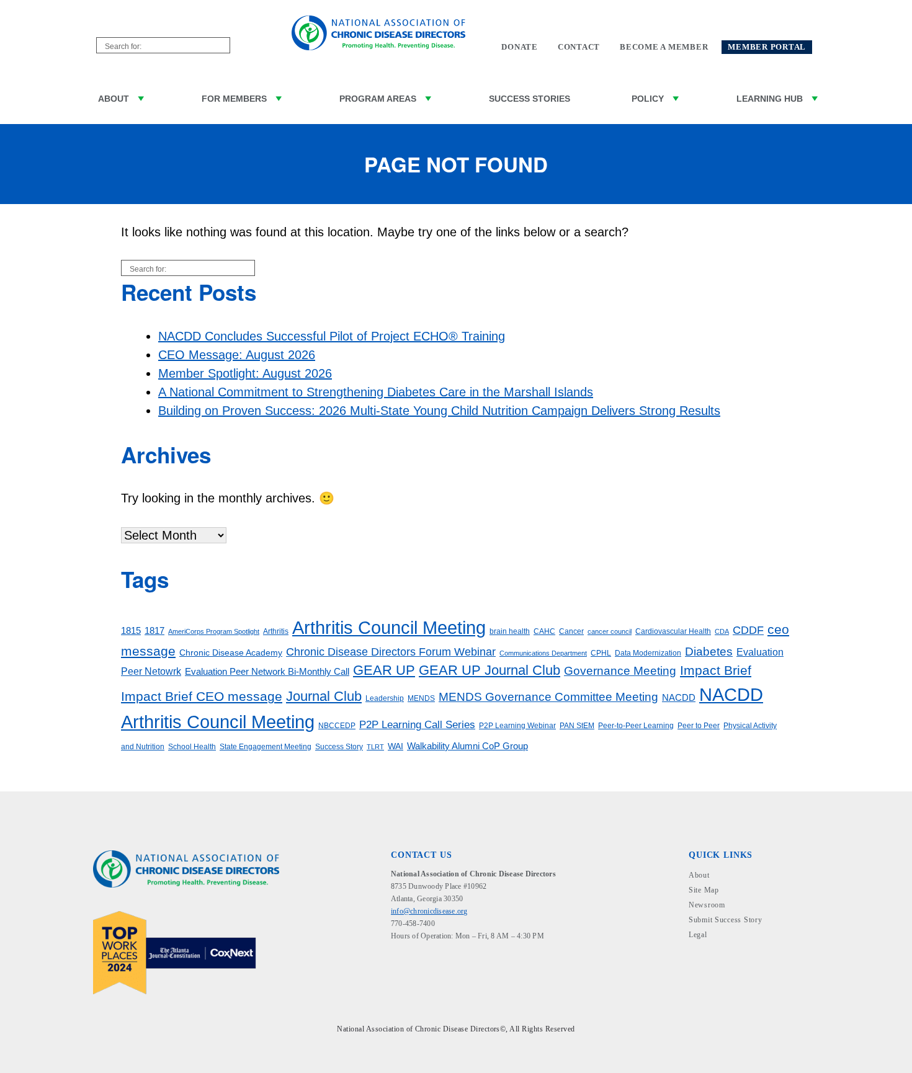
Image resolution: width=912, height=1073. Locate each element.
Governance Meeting (620, 670)
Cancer (571, 631)
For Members (234, 99)
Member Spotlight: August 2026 (245, 373)
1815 (131, 631)
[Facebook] (398, 964)
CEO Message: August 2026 (236, 355)
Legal (698, 934)
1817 (154, 631)
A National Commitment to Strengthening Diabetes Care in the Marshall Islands (375, 392)
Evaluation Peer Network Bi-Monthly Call (267, 672)
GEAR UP (384, 670)
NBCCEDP (336, 725)
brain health (510, 631)
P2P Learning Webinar (517, 725)
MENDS (421, 698)
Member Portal (767, 47)
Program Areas (377, 99)
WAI (395, 746)
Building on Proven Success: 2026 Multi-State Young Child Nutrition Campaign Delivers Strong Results (439, 410)
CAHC (544, 631)
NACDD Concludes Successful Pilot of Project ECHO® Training (331, 336)
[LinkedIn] (418, 964)
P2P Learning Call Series (417, 725)
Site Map (704, 890)
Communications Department (543, 653)
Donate (519, 47)
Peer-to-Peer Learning (636, 725)
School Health (192, 746)
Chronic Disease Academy (230, 652)
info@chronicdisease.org (429, 911)
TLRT (375, 746)
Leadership (384, 698)
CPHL (601, 653)
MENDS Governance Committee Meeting (548, 696)
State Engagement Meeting (265, 746)
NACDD (678, 698)
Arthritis (275, 631)
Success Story (339, 746)
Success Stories (529, 99)
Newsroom (707, 905)
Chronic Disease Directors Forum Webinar (391, 652)
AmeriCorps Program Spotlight (213, 631)
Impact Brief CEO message (201, 696)
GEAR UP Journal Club (489, 670)
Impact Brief (715, 670)
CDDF (748, 630)
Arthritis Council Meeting (389, 627)
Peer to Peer (698, 725)
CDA (722, 631)
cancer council (610, 631)
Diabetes (709, 651)
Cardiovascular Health (673, 631)
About (113, 99)
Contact (579, 47)
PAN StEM (577, 725)
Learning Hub (769, 99)
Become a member (664, 47)
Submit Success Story (725, 919)
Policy (648, 99)
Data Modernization (648, 653)
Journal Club (324, 696)
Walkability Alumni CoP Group (467, 746)
